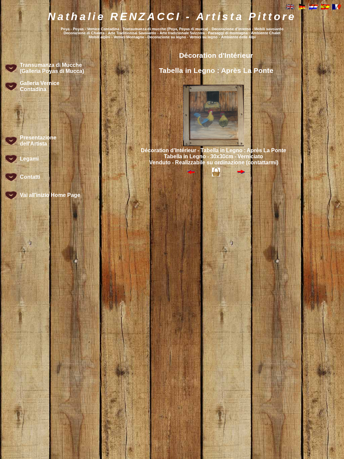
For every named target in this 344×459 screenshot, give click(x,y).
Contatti (30, 177)
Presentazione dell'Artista (38, 141)
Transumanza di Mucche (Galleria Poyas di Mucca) (52, 68)
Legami (29, 159)
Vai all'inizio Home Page (50, 195)
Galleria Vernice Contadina (39, 86)
